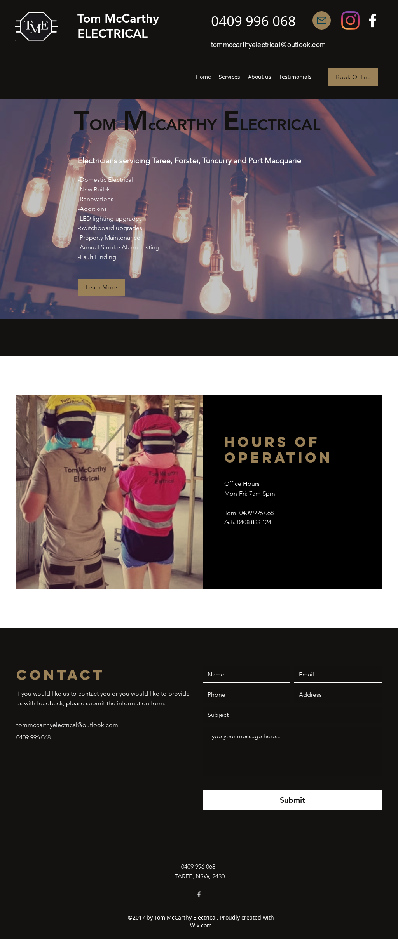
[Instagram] (350, 20)
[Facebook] (372, 20)
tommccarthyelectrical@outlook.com (268, 44)
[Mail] (321, 20)
